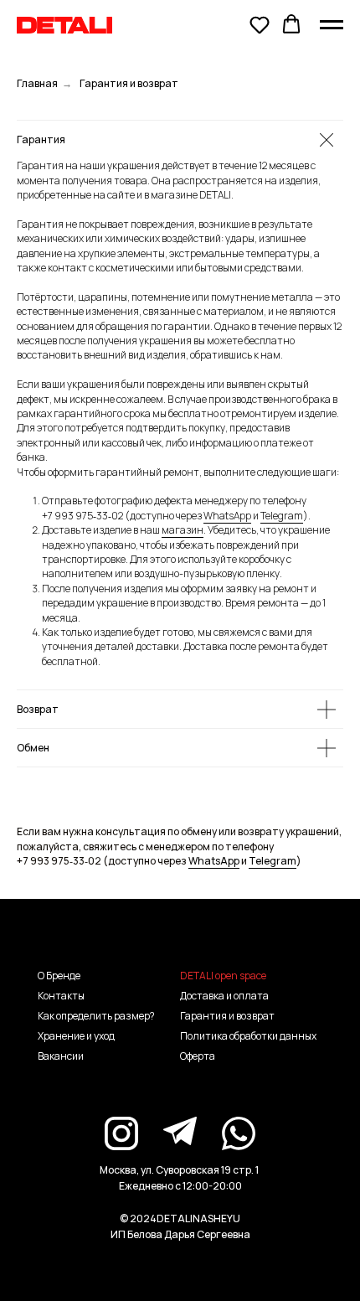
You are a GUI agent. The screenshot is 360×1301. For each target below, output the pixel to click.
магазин (182, 530)
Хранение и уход (76, 1036)
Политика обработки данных (248, 1036)
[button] (259, 24)
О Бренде (59, 975)
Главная (37, 83)
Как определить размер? (96, 1016)
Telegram (281, 516)
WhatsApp (227, 516)
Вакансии (61, 1056)
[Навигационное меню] (331, 25)
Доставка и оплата (224, 996)
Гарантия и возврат (227, 1016)
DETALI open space (223, 975)
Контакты (61, 996)
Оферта (197, 1056)
